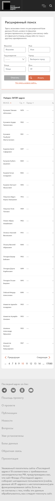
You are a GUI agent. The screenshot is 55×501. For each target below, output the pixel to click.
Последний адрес (11, 5)
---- (7, 59)
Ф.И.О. (6, 103)
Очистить (15, 78)
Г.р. (21, 103)
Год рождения (10, 55)
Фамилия (8, 46)
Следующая (42, 357)
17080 (49, 363)
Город (31, 55)
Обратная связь (12, 451)
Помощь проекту (13, 398)
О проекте (8, 405)
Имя (30, 46)
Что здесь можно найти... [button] (26, 83)
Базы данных (10, 443)
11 (27, 363)
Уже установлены (13, 436)
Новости (7, 420)
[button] (50, 5)
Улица (6, 65)
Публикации (9, 413)
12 (31, 363)
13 (35, 363)
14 (39, 363)
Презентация (10, 458)
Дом (30, 65)
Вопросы (7, 428)
